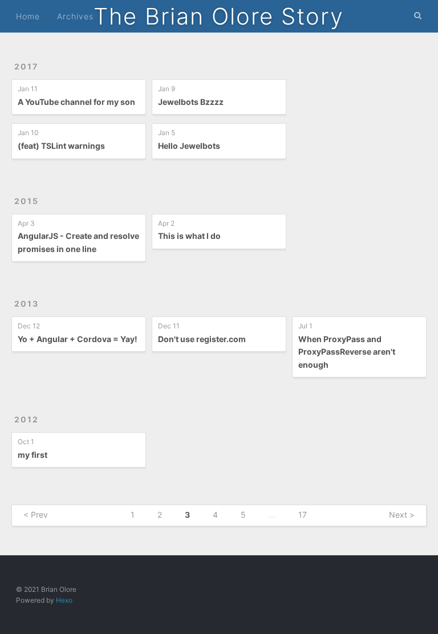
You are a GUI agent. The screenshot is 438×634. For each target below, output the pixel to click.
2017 (26, 66)
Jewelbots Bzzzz (191, 102)
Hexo (64, 600)
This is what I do (189, 236)
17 (302, 514)
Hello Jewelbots (189, 146)
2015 (26, 201)
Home (28, 16)
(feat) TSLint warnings (61, 146)
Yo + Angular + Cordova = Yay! (77, 339)
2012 (26, 419)
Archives (75, 16)
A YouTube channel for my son (76, 102)
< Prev (35, 514)
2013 (26, 303)
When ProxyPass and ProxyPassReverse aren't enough (346, 351)
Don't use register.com (202, 339)
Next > (402, 514)
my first (32, 455)
